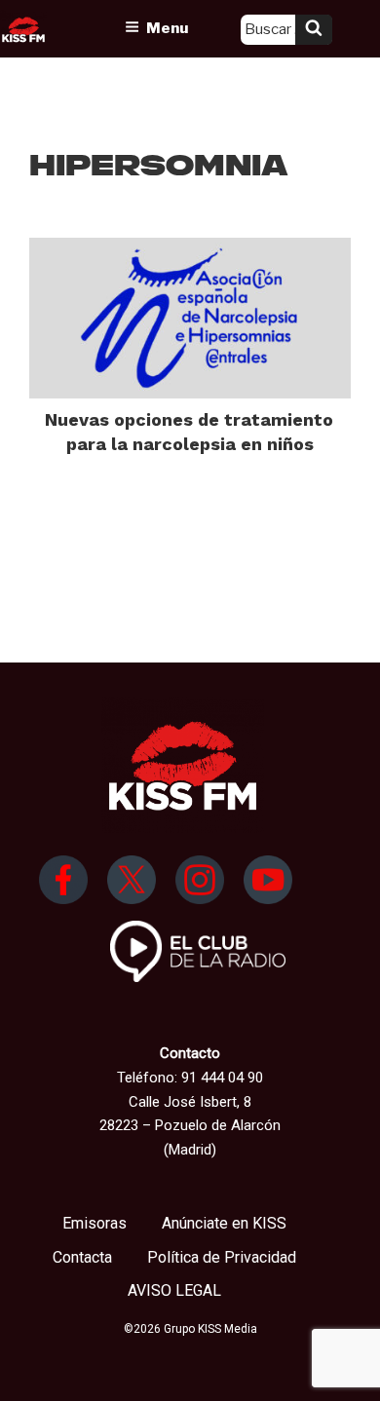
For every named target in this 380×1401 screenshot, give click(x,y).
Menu (167, 28)
